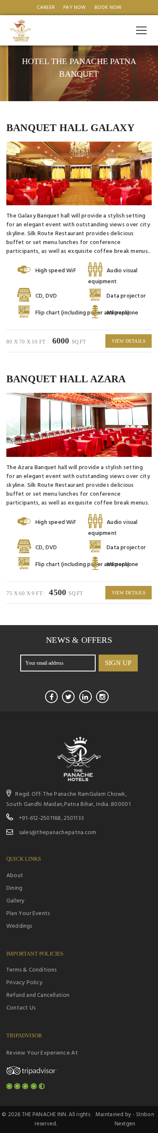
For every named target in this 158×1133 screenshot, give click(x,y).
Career (46, 7)
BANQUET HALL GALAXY (70, 127)
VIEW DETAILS (128, 341)
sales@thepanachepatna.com (57, 833)
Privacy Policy (24, 983)
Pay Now (74, 7)
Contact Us (20, 1008)
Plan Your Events (28, 913)
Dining (14, 888)
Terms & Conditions (31, 970)
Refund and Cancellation (38, 995)
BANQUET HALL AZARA (66, 378)
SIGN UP (118, 662)
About (14, 876)
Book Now (108, 7)
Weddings (19, 926)
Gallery (15, 901)
